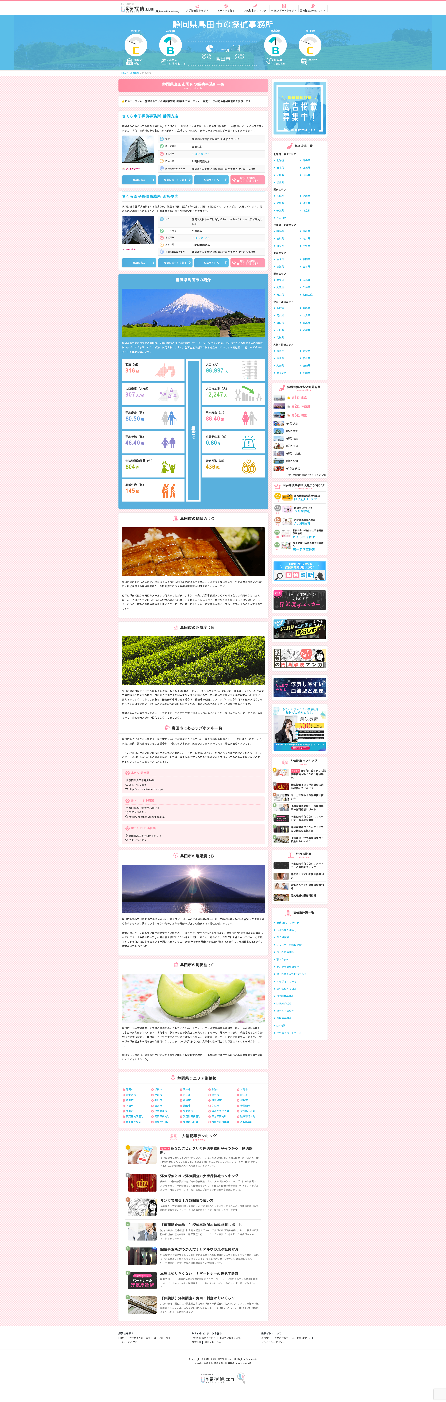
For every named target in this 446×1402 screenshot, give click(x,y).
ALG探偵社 (282, 937)
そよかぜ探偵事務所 (287, 966)
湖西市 (187, 1105)
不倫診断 (196, 1342)
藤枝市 (187, 1100)
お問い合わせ (282, 1337)
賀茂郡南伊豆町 (135, 1116)
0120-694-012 (200, 154)
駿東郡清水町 (247, 1116)
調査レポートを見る (175, 180)
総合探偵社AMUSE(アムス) (291, 974)
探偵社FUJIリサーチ (287, 922)
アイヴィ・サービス (287, 981)
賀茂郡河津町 (247, 1111)
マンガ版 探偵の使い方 (204, 1337)
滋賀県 (280, 280)
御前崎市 (245, 1105)
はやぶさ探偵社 (285, 1010)
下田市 (129, 1105)
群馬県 (280, 203)
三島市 (244, 1089)
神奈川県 (281, 217)
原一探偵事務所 (285, 952)
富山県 (306, 231)
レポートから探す (127, 1342)
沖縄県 (306, 373)
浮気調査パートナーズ (289, 1033)
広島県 (306, 315)
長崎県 (280, 358)
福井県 (306, 238)
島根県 (306, 308)
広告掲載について (301, 1337)
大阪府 (280, 287)
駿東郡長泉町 (133, 1122)
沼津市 (187, 1089)
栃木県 (306, 196)
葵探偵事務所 (284, 1018)
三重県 (306, 266)
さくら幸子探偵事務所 (150, 116)
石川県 (280, 238)
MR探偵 (280, 1025)
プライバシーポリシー (273, 1342)
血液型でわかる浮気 (230, 1337)
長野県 (306, 246)
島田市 (187, 1094)
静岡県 (306, 259)
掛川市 (158, 1100)
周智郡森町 (246, 1122)
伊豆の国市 (161, 1111)
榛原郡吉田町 (190, 1122)
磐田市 (244, 1094)
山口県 (280, 322)
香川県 (280, 330)
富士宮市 (131, 1094)
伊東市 (158, 1094)
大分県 (280, 365)
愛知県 (280, 266)
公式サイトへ (211, 180)
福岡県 (280, 351)
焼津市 (129, 1100)
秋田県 (280, 175)
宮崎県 (306, 365)
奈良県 (280, 294)
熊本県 (306, 358)
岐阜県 (280, 259)
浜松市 (158, 1089)
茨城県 (280, 196)
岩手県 (280, 167)
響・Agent (282, 959)
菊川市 (129, 1111)
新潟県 (280, 231)
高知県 (280, 337)
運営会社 (266, 1337)
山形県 (306, 175)
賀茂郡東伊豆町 (220, 1111)
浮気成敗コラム (213, 1342)
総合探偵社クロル (286, 989)
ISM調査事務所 (285, 996)
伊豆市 (215, 1105)
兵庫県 (306, 287)
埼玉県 (306, 203)
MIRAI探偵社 (283, 1003)
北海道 (280, 160)
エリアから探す (162, 1337)
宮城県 (306, 167)
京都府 (306, 280)
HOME (122, 1337)
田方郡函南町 (219, 1116)
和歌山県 (308, 294)
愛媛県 (306, 330)
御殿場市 (217, 1100)
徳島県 (306, 322)
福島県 (280, 182)
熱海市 (215, 1089)
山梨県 (280, 246)
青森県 (306, 160)
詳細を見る (139, 180)
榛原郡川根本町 (220, 1122)
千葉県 (280, 210)
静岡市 (129, 1089)
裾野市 (158, 1105)
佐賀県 (306, 351)
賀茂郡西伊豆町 (192, 1116)
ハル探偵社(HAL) (286, 930)
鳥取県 (280, 308)
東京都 (306, 210)
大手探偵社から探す (140, 1337)
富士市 (215, 1094)
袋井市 (244, 1100)
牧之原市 (188, 1111)
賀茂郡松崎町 (162, 1116)
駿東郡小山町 (162, 1122)
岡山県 (280, 315)
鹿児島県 (281, 373)
